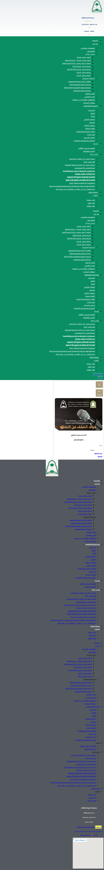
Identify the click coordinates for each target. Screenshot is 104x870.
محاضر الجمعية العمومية (82, 90)
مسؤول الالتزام (89, 125)
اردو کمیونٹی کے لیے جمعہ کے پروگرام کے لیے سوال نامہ (75, 189)
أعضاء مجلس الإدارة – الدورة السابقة (78, 60)
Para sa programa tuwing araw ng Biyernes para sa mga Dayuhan (72, 186)
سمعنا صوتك (93, 192)
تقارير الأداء (91, 134)
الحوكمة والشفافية (90, 106)
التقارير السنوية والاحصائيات (85, 131)
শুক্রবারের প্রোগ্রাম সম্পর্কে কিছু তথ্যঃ (85, 174)
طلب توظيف (91, 206)
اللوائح (92, 113)
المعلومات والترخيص (88, 48)
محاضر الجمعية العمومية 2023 (80, 84)
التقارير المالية (90, 128)
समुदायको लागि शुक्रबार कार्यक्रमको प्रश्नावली (81, 177)
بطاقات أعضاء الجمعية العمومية (79, 81)
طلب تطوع (91, 203)
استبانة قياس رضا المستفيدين (84, 167)
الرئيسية (95, 40)
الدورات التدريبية (89, 137)
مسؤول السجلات (89, 102)
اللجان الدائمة (90, 93)
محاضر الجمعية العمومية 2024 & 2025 (77, 87)
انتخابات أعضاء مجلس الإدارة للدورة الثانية (76, 63)
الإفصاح (92, 122)
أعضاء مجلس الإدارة (84, 57)
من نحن (95, 43)
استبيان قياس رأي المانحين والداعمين (82, 158)
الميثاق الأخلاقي (89, 119)
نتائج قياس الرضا (89, 161)
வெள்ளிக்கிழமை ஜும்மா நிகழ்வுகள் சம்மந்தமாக (79, 171)
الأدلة (93, 116)
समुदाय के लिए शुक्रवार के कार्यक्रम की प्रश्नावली (80, 180)
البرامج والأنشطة (89, 151)
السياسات (91, 110)
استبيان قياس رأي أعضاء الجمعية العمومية (80, 164)
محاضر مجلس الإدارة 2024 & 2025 (79, 69)
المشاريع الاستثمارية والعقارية (84, 140)
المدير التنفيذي (89, 96)
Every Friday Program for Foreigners (82, 183)
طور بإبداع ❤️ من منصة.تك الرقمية (89, 835)
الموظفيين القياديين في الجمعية (84, 99)
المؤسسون (91, 51)
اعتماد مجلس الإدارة (84, 75)
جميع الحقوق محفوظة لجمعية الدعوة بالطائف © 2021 (89, 831)
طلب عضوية (91, 200)
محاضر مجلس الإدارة (84, 72)
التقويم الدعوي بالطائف (86, 148)
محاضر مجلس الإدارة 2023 (81, 66)
